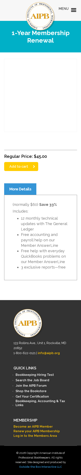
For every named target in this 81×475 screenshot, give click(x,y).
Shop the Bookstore (31, 391)
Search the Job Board (32, 380)
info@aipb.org (49, 353)
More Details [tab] (20, 189)
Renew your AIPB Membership (37, 431)
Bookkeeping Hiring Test (35, 375)
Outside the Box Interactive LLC (40, 466)
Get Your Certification (32, 396)
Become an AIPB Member (33, 426)
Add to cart (18, 166)
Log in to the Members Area (35, 436)
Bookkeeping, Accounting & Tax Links (40, 403)
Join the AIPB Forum (31, 386)
